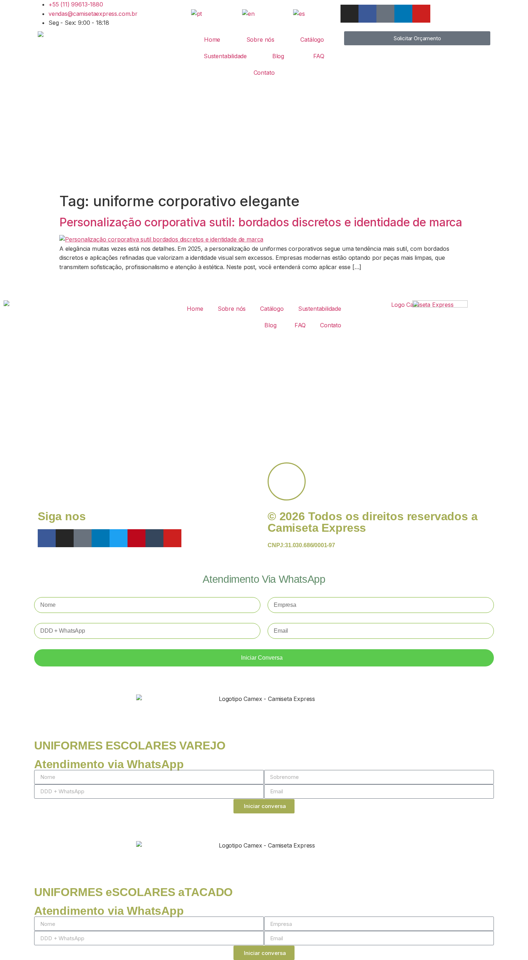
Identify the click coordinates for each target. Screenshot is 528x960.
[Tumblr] (154, 538)
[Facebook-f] (367, 14)
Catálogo (312, 39)
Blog (278, 56)
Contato (264, 72)
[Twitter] (119, 538)
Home (212, 39)
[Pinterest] (136, 538)
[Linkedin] (403, 14)
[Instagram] (349, 14)
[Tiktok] (385, 14)
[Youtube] (421, 14)
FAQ (318, 56)
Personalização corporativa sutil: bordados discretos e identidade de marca (260, 222)
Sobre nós (260, 39)
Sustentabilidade (225, 56)
